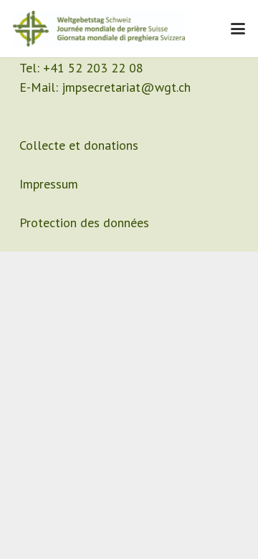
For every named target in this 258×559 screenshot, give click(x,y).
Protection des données (84, 222)
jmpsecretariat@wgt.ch (126, 87)
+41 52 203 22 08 (93, 67)
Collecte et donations (78, 145)
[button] (238, 29)
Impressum (48, 184)
